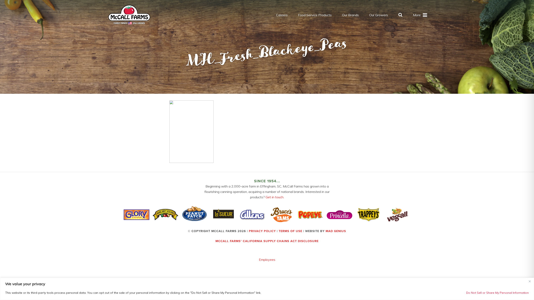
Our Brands (350, 15)
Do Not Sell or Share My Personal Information (497, 293)
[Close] (529, 281)
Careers (282, 15)
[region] (267, 289)
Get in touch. (275, 197)
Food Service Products (315, 15)
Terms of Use (290, 231)
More (417, 15)
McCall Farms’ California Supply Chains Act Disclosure (267, 241)
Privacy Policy (262, 231)
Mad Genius (336, 231)
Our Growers (378, 15)
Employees (267, 260)
